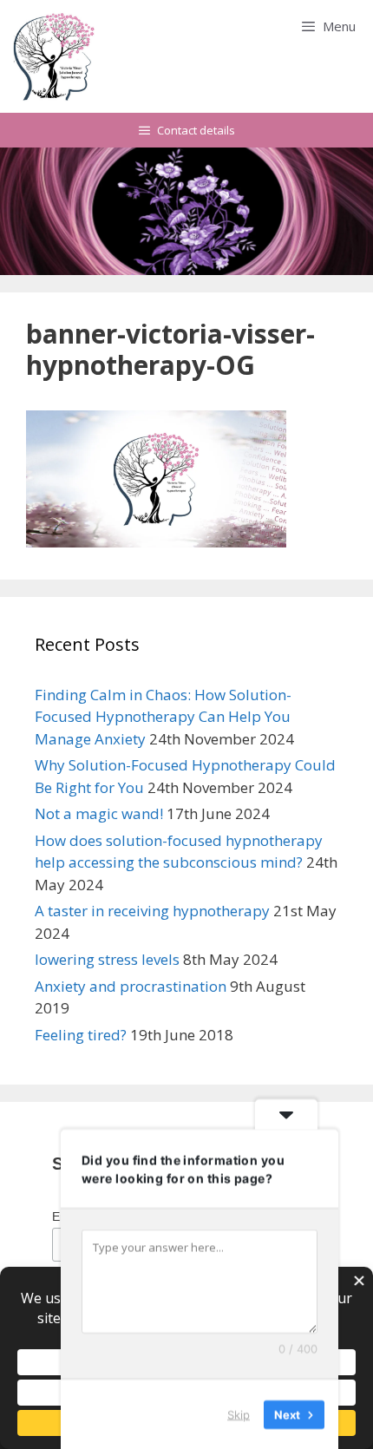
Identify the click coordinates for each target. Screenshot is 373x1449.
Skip (238, 1413)
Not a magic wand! (99, 813)
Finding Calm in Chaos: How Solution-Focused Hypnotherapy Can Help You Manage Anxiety (163, 717)
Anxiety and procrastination (130, 986)
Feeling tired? (81, 1035)
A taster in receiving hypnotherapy (152, 911)
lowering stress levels (107, 959)
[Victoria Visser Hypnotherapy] (54, 56)
